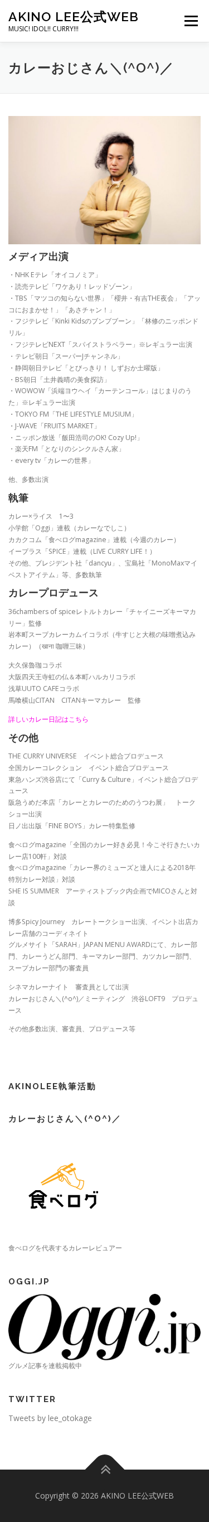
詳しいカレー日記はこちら (48, 719)
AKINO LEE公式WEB (73, 16)
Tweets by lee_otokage (50, 1418)
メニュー (191, 21)
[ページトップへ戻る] (104, 1469)
